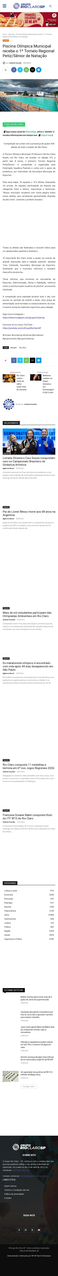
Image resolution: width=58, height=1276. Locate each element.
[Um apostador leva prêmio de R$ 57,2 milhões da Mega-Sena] (10, 1076)
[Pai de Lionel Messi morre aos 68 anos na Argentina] (29, 495)
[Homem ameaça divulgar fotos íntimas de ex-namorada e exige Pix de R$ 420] (10, 1061)
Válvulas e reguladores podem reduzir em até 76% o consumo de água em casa (37, 1044)
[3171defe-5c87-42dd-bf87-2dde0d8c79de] (29, 19)
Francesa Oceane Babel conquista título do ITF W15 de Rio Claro (27, 816)
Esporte (11, 34)
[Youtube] (39, 1230)
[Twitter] (20, 69)
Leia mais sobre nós (21, 1170)
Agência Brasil (8, 468)
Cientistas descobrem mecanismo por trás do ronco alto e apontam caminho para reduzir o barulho (37, 1014)
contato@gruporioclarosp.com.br (34, 1176)
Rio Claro (22, 348)
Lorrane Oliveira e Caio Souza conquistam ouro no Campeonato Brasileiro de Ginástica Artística (29, 461)
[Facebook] (14, 69)
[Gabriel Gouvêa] (4, 63)
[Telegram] (38, 69)
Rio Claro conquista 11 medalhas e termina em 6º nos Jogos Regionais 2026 (28, 766)
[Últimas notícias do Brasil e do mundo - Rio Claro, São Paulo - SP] (29, 1147)
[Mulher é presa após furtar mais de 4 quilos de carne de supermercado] (10, 1001)
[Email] (32, 69)
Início (5, 34)
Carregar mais (28, 1086)
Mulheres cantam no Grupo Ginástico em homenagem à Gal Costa (48, 384)
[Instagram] (25, 1230)
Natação (14, 348)
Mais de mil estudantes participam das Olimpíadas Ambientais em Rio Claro (27, 614)
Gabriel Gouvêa (15, 63)
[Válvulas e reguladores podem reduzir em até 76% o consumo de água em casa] (10, 1046)
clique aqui (46, 135)
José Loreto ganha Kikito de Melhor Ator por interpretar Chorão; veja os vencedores (38, 1029)
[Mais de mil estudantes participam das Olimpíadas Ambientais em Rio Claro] (29, 596)
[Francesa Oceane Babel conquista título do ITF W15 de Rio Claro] (29, 799)
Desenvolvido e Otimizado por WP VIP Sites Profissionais (29, 1256)
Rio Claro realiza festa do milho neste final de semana (21, 382)
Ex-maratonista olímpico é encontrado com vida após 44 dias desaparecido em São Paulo (28, 666)
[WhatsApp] (26, 69)
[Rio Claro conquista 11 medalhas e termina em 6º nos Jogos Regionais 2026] (29, 748)
